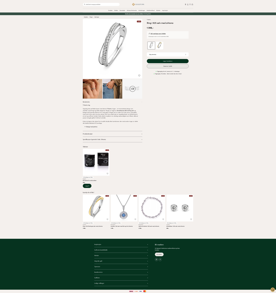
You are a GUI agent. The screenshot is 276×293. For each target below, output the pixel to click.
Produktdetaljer (88, 134)
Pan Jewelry (113, 224)
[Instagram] (156, 259)
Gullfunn (97, 278)
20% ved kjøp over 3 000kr (158, 33)
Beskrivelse (86, 102)
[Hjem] (138, 4)
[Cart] (192, 4)
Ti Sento (149, 19)
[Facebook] (160, 259)
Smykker (110, 10)
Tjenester (97, 266)
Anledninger (142, 10)
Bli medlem (159, 254)
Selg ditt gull (98, 261)
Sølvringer (96, 17)
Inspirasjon (165, 10)
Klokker (116, 10)
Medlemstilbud (151, 10)
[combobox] (101, 4)
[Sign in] (188, 4)
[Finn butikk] (185, 4)
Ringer (91, 17)
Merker (96, 255)
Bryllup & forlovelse (132, 10)
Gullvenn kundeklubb (100, 250)
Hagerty (84, 178)
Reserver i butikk (167, 66)
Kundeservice (98, 272)
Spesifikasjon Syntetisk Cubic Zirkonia (94, 139)
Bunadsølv (122, 10)
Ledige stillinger (99, 283)
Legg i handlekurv (167, 61)
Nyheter (158, 10)
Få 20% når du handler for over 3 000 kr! (134, 13)
